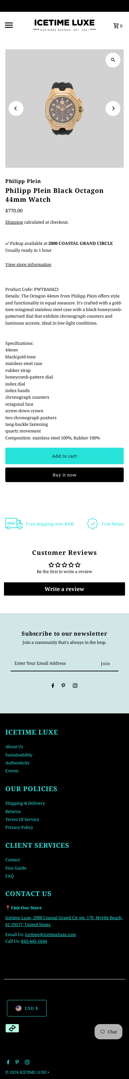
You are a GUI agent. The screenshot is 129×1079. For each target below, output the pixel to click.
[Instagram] (75, 686)
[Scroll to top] (115, 1061)
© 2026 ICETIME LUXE (26, 1072)
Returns (13, 811)
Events (12, 771)
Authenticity (17, 763)
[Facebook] (53, 686)
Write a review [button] (64, 589)
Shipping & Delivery (25, 803)
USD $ (31, 1008)
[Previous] (16, 108)
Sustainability (18, 755)
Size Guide (15, 868)
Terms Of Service (22, 819)
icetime (32, 934)
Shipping (14, 222)
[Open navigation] (16, 25)
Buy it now (65, 475)
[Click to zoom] (113, 60)
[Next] (113, 108)
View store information (28, 264)
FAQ (9, 876)
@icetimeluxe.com (58, 934)
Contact (12, 860)
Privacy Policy (19, 827)
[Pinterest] (63, 686)
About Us (14, 746)
